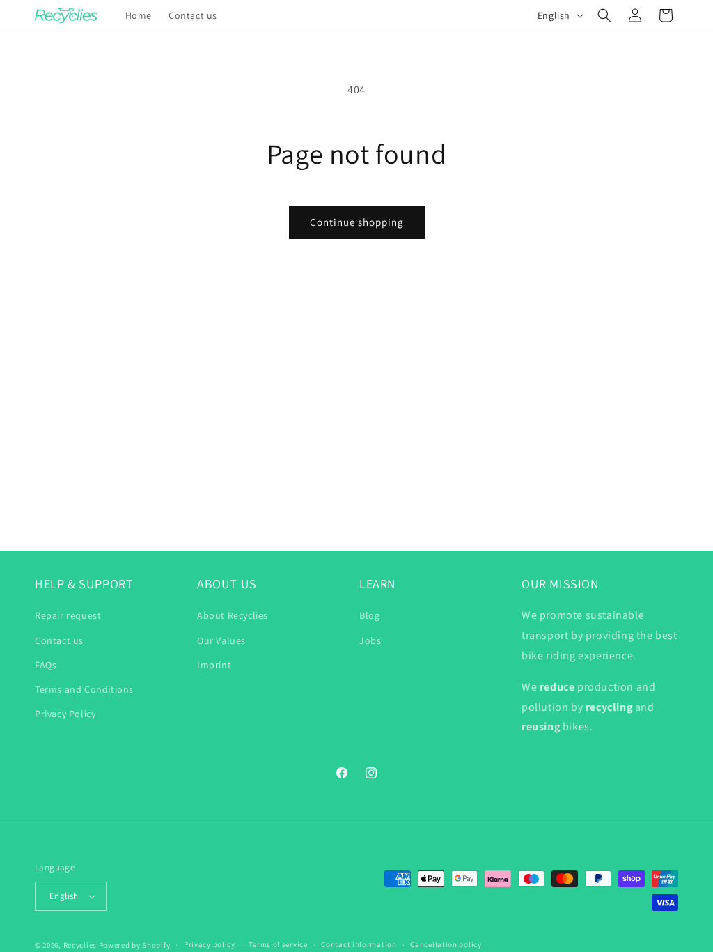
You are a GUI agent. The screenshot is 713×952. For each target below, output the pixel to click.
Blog (369, 615)
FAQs (45, 665)
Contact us (59, 640)
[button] (604, 15)
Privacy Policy (65, 713)
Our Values (221, 640)
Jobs (370, 640)
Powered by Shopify (135, 945)
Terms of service (278, 944)
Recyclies (80, 945)
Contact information (358, 944)
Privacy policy (209, 944)
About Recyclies (232, 615)
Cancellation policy (445, 944)
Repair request (68, 615)
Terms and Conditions (84, 689)
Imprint (214, 665)
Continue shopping (357, 222)
